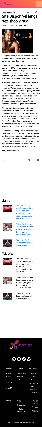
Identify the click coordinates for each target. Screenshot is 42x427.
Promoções (21, 401)
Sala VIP (8, 388)
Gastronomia (33, 383)
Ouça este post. (10, 12)
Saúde (21, 380)
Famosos (9, 373)
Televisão (8, 376)
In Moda (9, 382)
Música (33, 373)
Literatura (33, 392)
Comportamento (22, 373)
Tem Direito (21, 376)
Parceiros (21, 405)
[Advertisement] (18, 182)
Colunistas (8, 401)
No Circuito (33, 368)
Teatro (33, 380)
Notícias (9, 368)
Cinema (33, 376)
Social (21, 368)
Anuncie (35, 411)
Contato (35, 407)
